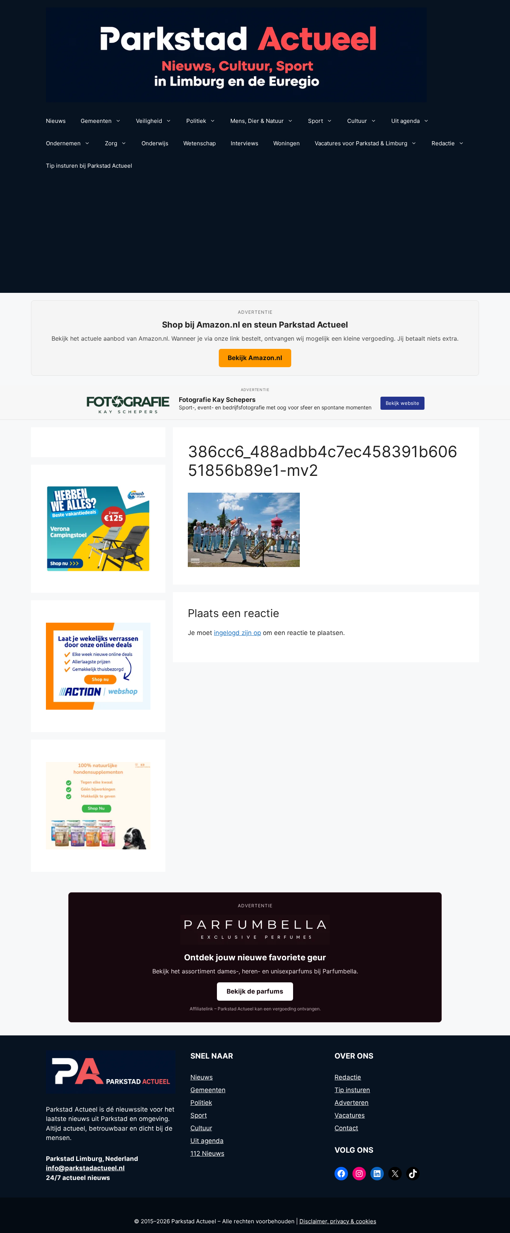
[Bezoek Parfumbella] (255, 930)
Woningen (286, 143)
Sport (315, 120)
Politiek (196, 120)
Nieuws (56, 120)
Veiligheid (149, 120)
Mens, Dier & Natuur (257, 120)
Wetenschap (199, 143)
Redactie (443, 143)
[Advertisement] (255, 237)
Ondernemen (63, 143)
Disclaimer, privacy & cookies (337, 1221)
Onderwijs (155, 143)
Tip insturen (352, 1090)
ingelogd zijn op (237, 632)
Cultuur (357, 120)
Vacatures (350, 1115)
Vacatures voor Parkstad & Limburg (361, 143)
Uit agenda (405, 120)
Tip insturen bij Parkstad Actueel (89, 165)
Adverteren (351, 1102)
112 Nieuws (207, 1153)
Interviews (244, 143)
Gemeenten (96, 120)
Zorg (111, 143)
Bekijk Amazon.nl (255, 358)
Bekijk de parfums (255, 991)
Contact (346, 1128)
